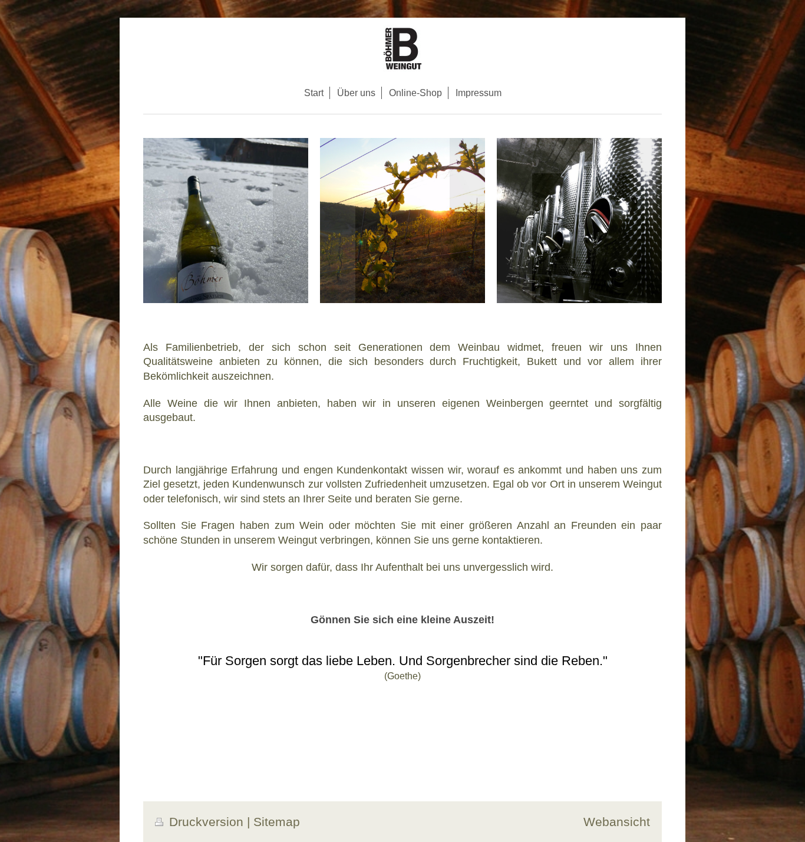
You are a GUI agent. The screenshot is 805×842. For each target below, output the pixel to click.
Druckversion (206, 821)
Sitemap (276, 821)
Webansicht (616, 821)
